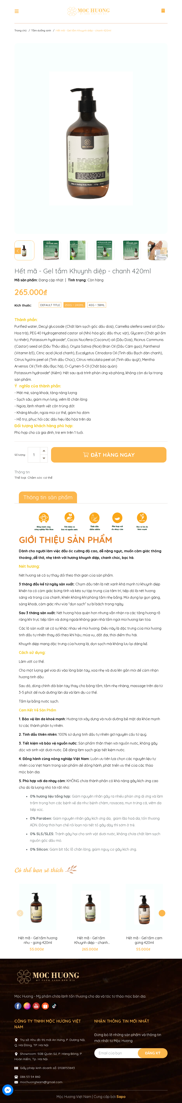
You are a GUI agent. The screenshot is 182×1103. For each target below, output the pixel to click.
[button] (162, 913)
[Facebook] (18, 1006)
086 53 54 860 (30, 1077)
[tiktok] (55, 1006)
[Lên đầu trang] (174, 1090)
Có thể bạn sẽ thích (38, 870)
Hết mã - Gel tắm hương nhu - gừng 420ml (37, 940)
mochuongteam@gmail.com (41, 1082)
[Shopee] (46, 1006)
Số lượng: (20, 454)
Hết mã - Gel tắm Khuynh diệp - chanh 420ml (91, 940)
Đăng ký (152, 1053)
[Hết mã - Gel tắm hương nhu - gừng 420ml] (37, 907)
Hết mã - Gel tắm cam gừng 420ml (144, 940)
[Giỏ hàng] (163, 11)
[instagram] (28, 1006)
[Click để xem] (91, 138)
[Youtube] (37, 1006)
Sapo (121, 1096)
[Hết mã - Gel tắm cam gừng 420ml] (144, 907)
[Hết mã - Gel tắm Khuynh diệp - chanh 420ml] (91, 907)
